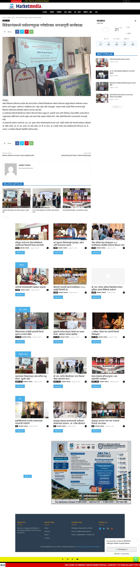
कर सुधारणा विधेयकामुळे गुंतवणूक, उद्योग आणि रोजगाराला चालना (68, 243)
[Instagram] (68, 559)
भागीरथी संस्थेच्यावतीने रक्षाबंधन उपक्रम (120, 59)
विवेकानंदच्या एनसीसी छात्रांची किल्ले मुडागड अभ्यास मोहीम (29, 332)
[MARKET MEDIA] (11, 169)
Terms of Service (94, 547)
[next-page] (7, 217)
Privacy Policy (82, 547)
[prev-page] (3, 217)
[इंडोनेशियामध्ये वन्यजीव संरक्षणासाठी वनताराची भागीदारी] (31, 410)
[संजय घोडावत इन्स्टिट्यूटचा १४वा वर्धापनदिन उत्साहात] (77, 198)
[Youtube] (77, 559)
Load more (116, 107)
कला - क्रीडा (18, 337)
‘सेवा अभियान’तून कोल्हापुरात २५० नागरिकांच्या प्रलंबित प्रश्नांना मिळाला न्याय (108, 243)
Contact (47, 538)
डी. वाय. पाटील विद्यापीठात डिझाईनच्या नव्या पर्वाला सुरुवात (40, 1)
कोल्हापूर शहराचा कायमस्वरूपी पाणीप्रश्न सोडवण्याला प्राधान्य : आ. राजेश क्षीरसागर (69, 422)
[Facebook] (17, 32)
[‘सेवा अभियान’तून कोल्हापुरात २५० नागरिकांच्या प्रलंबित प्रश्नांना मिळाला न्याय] (108, 231)
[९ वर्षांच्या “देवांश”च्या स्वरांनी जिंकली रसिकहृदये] (108, 321)
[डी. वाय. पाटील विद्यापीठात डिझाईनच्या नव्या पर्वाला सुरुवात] (102, 74)
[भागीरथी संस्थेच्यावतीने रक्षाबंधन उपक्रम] (102, 62)
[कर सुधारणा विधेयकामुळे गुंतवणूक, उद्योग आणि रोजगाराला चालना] (70, 231)
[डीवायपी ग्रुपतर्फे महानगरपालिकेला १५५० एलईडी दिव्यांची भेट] (70, 276)
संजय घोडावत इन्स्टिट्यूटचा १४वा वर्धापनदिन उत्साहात (75, 210)
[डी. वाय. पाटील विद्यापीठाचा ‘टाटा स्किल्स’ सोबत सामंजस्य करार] (47, 198)
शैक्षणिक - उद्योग (11, 17)
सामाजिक (17, 290)
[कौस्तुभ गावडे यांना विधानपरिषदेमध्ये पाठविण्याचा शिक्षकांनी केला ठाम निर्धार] (31, 231)
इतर (16, 426)
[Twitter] (22, 32)
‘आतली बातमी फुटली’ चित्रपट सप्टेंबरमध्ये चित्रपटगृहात (76, 155)
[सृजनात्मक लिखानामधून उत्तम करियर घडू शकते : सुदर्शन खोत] (16, 198)
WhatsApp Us (122, 549)
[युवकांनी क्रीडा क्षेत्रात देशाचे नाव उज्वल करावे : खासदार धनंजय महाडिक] (102, 98)
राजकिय (17, 248)
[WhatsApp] (31, 32)
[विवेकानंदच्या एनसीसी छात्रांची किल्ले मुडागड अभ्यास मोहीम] (102, 86)
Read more (20, 252)
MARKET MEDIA (24, 165)
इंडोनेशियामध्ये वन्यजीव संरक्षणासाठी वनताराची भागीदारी (28, 422)
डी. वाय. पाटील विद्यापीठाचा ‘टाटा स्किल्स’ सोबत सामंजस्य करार (69, 377)
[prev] (124, 1)
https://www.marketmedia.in (26, 168)
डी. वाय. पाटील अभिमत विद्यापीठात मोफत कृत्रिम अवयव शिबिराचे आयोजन (107, 288)
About (46, 535)
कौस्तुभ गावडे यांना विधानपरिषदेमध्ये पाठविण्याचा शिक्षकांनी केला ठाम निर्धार (29, 243)
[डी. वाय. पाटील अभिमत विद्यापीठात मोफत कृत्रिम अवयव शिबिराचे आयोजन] (108, 276)
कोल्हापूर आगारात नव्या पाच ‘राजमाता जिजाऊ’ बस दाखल (105, 422)
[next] (128, 1)
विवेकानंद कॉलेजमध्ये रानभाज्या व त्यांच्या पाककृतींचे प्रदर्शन (18, 155)
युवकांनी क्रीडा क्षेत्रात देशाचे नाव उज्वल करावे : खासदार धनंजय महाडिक (68, 332)
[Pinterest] (27, 32)
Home (4, 17)
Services (47, 531)
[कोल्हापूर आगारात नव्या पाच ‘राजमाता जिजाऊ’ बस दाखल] (108, 410)
